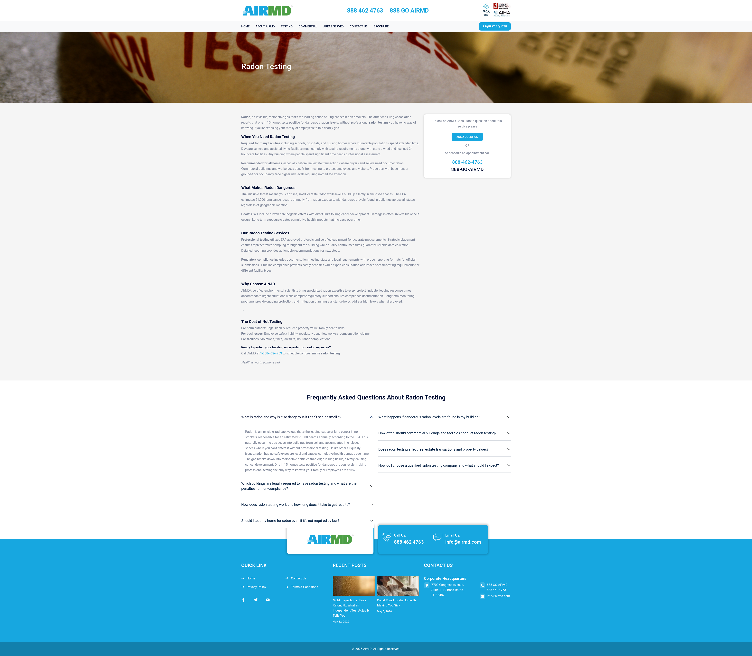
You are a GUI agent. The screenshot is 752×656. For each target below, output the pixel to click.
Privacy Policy (256, 587)
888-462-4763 (467, 162)
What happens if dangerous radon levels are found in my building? (429, 417)
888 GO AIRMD (409, 10)
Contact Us (298, 578)
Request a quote (495, 26)
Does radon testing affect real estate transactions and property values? (433, 449)
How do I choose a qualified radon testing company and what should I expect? (438, 465)
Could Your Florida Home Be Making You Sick (397, 602)
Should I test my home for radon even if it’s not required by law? (290, 521)
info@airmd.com (463, 542)
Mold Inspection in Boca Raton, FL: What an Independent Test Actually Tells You (351, 607)
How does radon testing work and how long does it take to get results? (295, 504)
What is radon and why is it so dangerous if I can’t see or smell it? (291, 417)
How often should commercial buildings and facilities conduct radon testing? (437, 433)
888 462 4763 (365, 10)
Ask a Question (467, 136)
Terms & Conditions (304, 587)
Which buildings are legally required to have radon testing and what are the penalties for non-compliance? (299, 485)
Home (250, 578)
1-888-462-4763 (271, 353)
